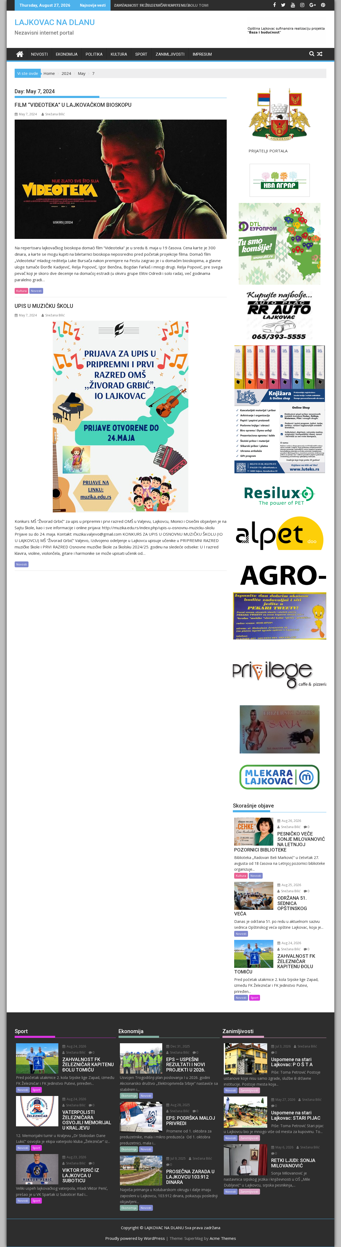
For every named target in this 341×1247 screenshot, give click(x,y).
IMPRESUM (202, 54)
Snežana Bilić (55, 114)
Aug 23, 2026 (76, 1157)
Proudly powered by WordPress (135, 1238)
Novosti (39, 54)
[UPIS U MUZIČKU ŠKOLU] (120, 416)
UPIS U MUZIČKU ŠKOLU (44, 306)
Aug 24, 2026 (291, 943)
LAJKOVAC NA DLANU (55, 22)
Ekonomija (67, 54)
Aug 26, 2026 (291, 820)
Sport (141, 54)
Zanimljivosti (170, 54)
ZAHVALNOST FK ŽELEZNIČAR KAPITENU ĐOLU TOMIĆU (164, 5)
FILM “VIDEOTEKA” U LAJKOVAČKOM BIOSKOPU (73, 105)
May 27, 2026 (285, 1099)
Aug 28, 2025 (180, 1105)
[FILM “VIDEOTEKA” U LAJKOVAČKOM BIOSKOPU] (121, 179)
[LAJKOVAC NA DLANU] (20, 53)
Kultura (119, 54)
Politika (94, 54)
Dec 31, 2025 (180, 1046)
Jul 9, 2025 (178, 1158)
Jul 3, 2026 (283, 1046)
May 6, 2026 (284, 1147)
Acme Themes (223, 1238)
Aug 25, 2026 (291, 885)
